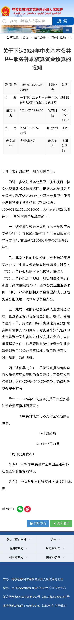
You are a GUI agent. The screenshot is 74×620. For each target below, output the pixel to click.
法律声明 (48, 605)
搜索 (63, 21)
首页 (25, 37)
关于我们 (60, 605)
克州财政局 (58, 37)
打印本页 (39, 523)
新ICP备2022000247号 (55, 596)
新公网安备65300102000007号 (21, 596)
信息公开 (40, 37)
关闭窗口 (63, 523)
